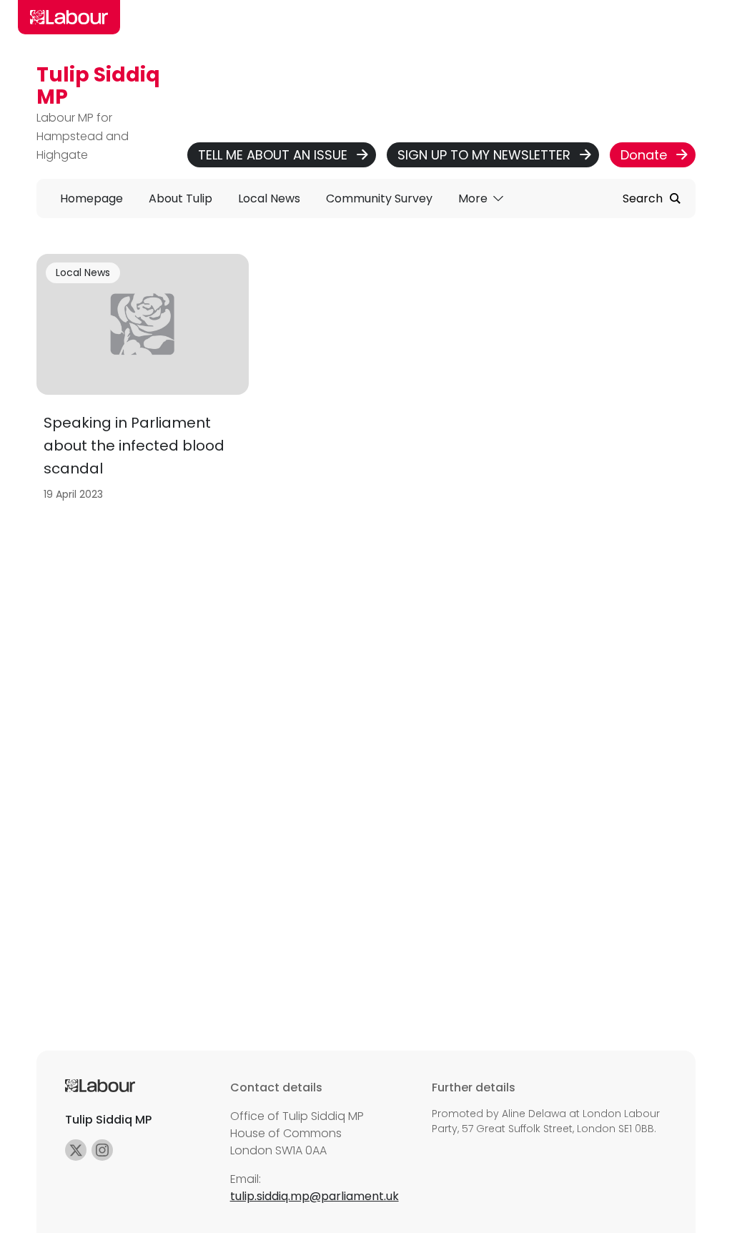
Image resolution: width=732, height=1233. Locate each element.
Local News (83, 272)
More (474, 198)
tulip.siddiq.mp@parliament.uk (314, 1196)
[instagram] (102, 1150)
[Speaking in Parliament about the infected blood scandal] (142, 382)
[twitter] (75, 1150)
